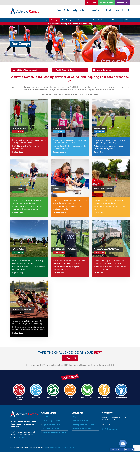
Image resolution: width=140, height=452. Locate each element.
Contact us (123, 2)
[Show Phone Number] (129, 449)
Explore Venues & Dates (51, 424)
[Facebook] (12, 2)
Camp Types (55, 20)
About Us (45, 417)
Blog (74, 417)
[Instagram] (15, 2)
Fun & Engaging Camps (51, 420)
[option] (19, 392)
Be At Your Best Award (50, 428)
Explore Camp (29, 127)
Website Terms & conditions (66, 447)
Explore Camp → (18, 152)
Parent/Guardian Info (115, 20)
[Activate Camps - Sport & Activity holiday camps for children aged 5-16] (24, 11)
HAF (126, 20)
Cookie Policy (53, 447)
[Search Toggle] (19, 2)
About (45, 20)
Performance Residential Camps (94, 20)
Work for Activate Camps (82, 428)
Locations (78, 20)
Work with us (108, 2)
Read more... (21, 437)
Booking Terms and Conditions (84, 424)
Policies (45, 447)
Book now (93, 2)
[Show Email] (125, 449)
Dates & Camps (67, 20)
